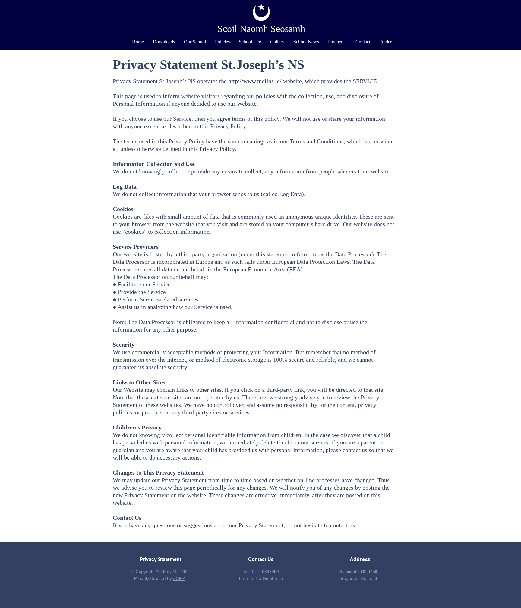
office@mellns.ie (267, 578)
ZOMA (179, 578)
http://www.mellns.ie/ (255, 81)
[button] (194, 41)
